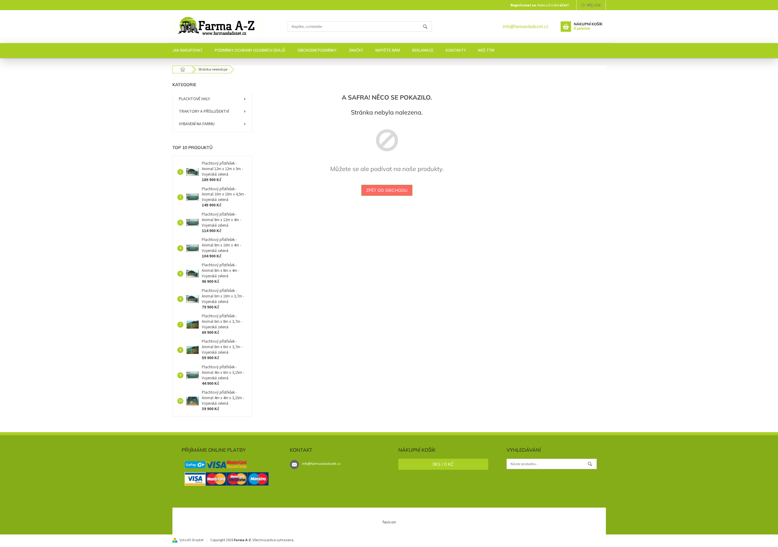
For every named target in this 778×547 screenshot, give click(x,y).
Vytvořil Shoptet (191, 540)
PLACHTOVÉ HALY (194, 99)
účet (564, 5)
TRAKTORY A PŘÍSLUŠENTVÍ (204, 111)
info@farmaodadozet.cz (525, 27)
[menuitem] (187, 50)
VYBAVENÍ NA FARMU (197, 124)
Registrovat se (523, 5)
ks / (443, 464)
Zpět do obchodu (386, 190)
